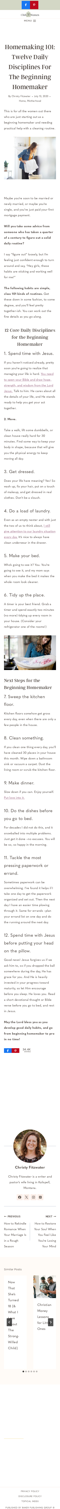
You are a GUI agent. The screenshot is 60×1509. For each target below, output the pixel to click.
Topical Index (30, 1502)
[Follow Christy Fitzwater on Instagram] (33, 1197)
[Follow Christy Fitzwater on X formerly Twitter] (27, 1197)
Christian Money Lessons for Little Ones (44, 1317)
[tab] (23, 1371)
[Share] (8, 1050)
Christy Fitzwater (21, 96)
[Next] (50, 1322)
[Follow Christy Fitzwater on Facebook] (20, 1197)
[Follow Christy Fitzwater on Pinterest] (40, 1197)
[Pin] (15, 1050)
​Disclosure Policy (30, 1497)
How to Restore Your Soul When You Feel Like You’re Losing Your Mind (45, 1232)
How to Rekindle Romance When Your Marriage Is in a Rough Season (15, 1232)
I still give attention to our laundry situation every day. (30, 532)
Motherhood (34, 101)
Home (22, 101)
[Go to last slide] (9, 1322)
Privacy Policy (30, 1492)
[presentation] (44, 1286)
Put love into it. (14, 798)
